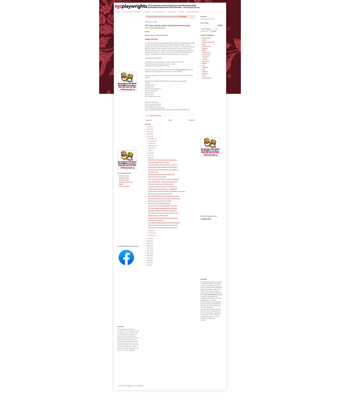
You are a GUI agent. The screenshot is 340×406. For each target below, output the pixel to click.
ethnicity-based (160, 28)
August (150, 148)
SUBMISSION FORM (151, 39)
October (150, 143)
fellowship (205, 48)
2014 (148, 255)
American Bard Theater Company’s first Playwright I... (163, 167)
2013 (148, 257)
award (152, 28)
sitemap (181, 11)
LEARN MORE (182, 16)
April (149, 158)
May (149, 155)
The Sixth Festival (153, 172)
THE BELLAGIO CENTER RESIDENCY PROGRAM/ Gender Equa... (167, 191)
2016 (148, 250)
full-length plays (206, 52)
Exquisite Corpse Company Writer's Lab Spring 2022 (162, 218)
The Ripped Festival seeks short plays (158, 162)
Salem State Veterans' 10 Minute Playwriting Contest (162, 181)
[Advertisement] (128, 42)
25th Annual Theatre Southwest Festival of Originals (162, 208)
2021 (148, 238)
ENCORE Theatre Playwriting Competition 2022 (161, 174)
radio (203, 69)
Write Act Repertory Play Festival (157, 176)
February (151, 233)
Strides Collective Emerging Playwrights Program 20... (163, 225)
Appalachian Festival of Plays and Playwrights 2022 (162, 186)
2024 (148, 131)
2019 (148, 243)
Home (170, 120)
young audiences (207, 78)
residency (204, 71)
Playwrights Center (124, 186)
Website (147, 31)
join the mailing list (159, 11)
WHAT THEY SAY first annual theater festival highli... (162, 160)
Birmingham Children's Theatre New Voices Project (162, 210)
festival (204, 50)
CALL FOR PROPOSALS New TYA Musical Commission (163, 196)
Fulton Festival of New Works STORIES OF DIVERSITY (163, 179)
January (150, 235)
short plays (205, 73)
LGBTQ (204, 40)
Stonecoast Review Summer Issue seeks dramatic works (164, 198)
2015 (148, 253)
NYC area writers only (208, 42)
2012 (148, 260)
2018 (148, 245)
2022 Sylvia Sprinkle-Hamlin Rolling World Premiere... (163, 227)
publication (205, 67)
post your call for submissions (132, 11)
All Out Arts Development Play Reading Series (161, 184)
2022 (148, 136)
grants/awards (206, 54)
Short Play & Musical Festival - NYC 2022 (159, 201)
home (118, 11)
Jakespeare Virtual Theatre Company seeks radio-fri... (163, 169)
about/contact (172, 11)
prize (203, 65)
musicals (204, 59)
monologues (205, 56)
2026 (148, 126)
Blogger (141, 385)
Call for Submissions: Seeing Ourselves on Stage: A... (163, 164)
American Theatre (124, 175)
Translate (213, 31)
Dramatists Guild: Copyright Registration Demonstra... (163, 205)
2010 (148, 265)
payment (204, 63)
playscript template (193, 11)
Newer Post (148, 120)
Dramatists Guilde (124, 178)
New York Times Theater (126, 182)
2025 (148, 129)
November (151, 141)
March (150, 230)
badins (130, 385)
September (151, 145)
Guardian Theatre (124, 180)
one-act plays (206, 61)
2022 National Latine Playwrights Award (159, 203)
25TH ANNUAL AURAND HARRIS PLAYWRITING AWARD (164, 222)
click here (132, 350)
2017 (148, 248)
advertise (147, 11)
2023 (148, 134)
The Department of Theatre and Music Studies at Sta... (163, 213)
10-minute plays (206, 38)
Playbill (121, 184)
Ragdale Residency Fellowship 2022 (158, 215)
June (149, 153)
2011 (148, 262)
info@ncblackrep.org (182, 69)
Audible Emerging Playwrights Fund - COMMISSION (162, 189)
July (149, 150)
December (151, 138)
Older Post (192, 120)
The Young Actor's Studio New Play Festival (160, 193)
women (204, 75)
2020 (148, 241)
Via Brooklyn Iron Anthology (155, 220)
